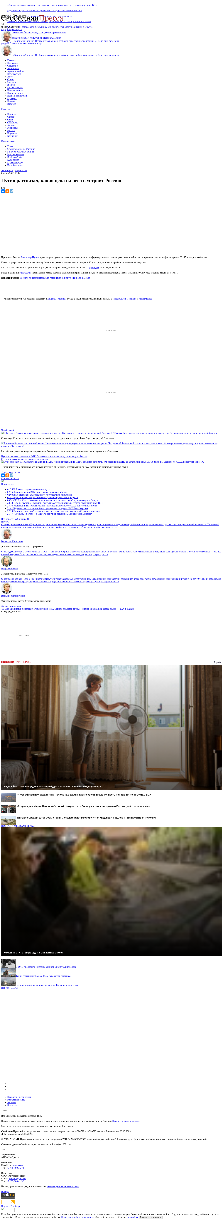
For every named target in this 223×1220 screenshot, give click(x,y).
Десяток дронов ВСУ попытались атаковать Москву (37, 492)
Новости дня (7, 484)
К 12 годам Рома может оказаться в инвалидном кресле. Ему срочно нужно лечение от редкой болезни (164, 433)
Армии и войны (15, 71)
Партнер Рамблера (10, 1206)
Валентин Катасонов (109, 41)
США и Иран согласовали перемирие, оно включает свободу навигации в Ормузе (50, 27)
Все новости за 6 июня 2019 (15, 519)
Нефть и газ (21, 170)
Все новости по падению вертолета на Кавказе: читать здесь (47, 985)
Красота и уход (15, 162)
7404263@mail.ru (17, 1178)
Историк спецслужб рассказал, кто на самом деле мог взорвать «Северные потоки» (53, 511)
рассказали (25, 272)
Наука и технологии (17, 95)
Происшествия (15, 93)
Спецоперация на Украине (21, 149)
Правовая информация (19, 1097)
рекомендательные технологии (63, 1186)
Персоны (12, 133)
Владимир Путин (30, 257)
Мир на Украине (15, 154)
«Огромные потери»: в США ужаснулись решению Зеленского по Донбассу (49, 514)
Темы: (10, 146)
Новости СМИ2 (9, 987)
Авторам (11, 1102)
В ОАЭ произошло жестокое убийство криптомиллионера (46, 967)
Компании (12, 136)
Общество (12, 65)
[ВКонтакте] (3, 191)
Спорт (10, 79)
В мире (11, 85)
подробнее (132, 1217)
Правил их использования (125, 1121)
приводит (94, 267)
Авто (10, 76)
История (11, 104)
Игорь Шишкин (9, 568)
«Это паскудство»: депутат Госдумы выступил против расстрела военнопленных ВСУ (52, 5)
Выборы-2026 (14, 157)
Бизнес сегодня (15, 87)
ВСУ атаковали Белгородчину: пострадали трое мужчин (39, 494)
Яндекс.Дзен (119, 298)
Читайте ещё (7, 430)
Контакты (12, 1105)
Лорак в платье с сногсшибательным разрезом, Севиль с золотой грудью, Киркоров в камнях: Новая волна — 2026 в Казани (69, 609)
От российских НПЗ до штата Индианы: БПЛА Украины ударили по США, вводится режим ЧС (154, 461)
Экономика (13, 68)
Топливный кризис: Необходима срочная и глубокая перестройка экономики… (55, 41)
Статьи (11, 117)
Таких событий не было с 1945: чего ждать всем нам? (43, 976)
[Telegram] (11, 191)
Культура (12, 98)
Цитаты (11, 130)
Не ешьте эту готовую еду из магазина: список (33, 952)
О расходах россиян (11, 579)
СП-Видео (12, 122)
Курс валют (13, 160)
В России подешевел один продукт (25, 43)
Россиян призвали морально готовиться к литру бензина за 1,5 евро (55, 278)
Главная (11, 60)
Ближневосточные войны (20, 151)
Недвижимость (15, 90)
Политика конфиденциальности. (78, 1217)
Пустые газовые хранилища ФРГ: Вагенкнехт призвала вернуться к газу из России (44, 456)
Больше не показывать (150, 1217)
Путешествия (14, 74)
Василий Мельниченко (13, 595)
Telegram (131, 298)
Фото (10, 119)
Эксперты (12, 127)
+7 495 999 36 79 (15, 1168)
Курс (3, 29)
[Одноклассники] (7, 191)
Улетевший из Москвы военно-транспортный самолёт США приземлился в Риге (52, 505)
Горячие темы (8, 141)
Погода (11, 101)
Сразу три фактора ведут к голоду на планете (24, 459)
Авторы (11, 125)
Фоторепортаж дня (11, 606)
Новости (11, 114)
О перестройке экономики (15, 524)
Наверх (5, 1191)
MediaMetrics (145, 298)
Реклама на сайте (16, 1099)
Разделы (5, 109)
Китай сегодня (14, 165)
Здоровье (12, 82)
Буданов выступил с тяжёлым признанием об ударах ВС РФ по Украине (44, 10)
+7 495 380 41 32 (15, 1181)
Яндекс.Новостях (56, 298)
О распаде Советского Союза (16, 551)
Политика (12, 63)
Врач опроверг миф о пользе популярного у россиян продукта (42, 497)
